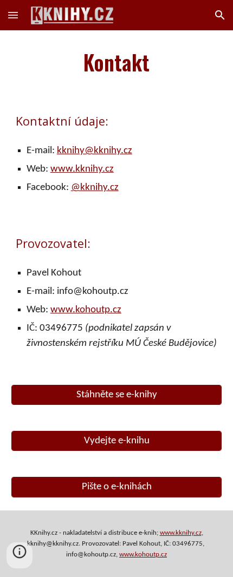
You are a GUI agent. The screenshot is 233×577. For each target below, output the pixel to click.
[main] (116, 62)
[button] (13, 15)
